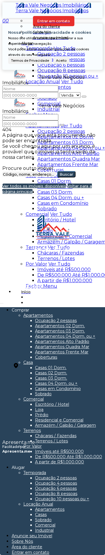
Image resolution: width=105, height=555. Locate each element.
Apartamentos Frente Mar (67, 164)
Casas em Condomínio (62, 203)
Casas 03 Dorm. (55, 192)
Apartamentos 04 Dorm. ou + (71, 148)
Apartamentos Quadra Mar (68, 159)
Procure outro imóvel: (28, 168)
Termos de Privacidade (30, 60)
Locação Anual (43, 81)
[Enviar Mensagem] (62, 125)
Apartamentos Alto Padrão (68, 153)
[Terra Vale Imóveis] (52, 262)
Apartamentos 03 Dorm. (65, 142)
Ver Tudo (72, 81)
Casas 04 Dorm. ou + (60, 197)
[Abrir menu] (2, 302)
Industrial (48, 109)
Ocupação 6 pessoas (61, 65)
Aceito (61, 60)
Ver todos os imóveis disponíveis (34, 186)
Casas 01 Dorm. (54, 181)
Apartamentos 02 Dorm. (65, 137)
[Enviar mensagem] (84, 96)
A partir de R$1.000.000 (64, 280)
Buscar (66, 174)
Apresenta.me (18, 442)
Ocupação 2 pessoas (61, 54)
